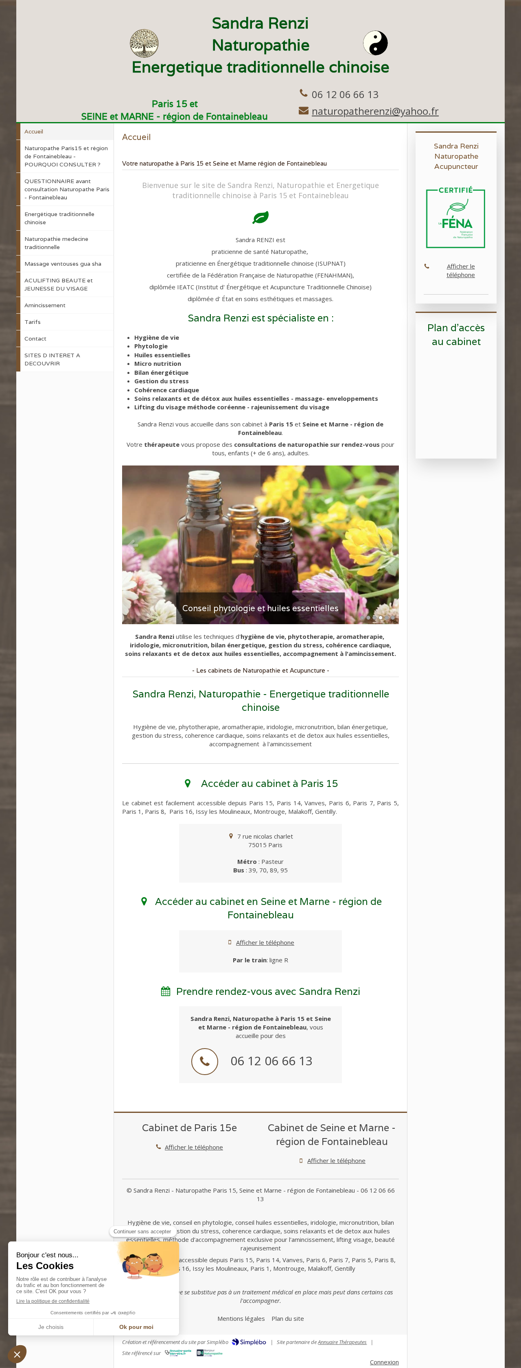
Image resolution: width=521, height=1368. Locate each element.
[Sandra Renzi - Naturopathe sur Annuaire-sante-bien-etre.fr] (178, 1353)
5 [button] (387, 618)
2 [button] (368, 618)
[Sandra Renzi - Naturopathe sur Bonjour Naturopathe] (209, 1353)
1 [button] (362, 618)
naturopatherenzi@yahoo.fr (375, 111)
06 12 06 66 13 (345, 94)
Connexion (384, 1362)
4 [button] (381, 618)
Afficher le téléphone (265, 942)
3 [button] (374, 618)
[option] (260, 544)
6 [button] (393, 618)
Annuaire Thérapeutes (342, 1342)
